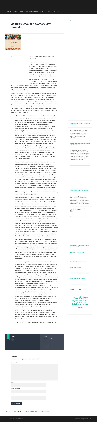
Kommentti (14, 362)
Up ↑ (91, 418)
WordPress (19, 418)
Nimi (12, 382)
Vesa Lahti (80, 307)
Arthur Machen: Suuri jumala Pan (78, 284)
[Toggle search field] (90, 11)
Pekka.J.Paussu (75, 300)
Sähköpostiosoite (15, 388)
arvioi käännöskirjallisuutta (35, 11)
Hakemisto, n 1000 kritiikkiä (15, 11)
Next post (46, 347)
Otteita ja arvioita (48, 338)
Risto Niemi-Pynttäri (80, 304)
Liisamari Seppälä (80, 299)
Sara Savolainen (76, 306)
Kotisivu (12, 395)
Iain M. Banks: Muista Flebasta (77, 278)
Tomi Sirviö (85, 306)
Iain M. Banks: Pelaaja (75, 267)
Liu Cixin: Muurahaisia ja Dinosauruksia (79, 273)
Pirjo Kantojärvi (83, 300)
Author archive (12, 339)
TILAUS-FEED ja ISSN (53, 11)
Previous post (47, 345)
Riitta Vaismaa (80, 302)
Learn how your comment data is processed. (38, 411)
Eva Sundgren (84, 297)
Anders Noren (84, 418)
